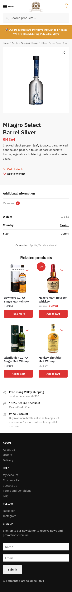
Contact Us (10, 485)
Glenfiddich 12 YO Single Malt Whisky (16, 359)
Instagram (9, 516)
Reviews (10, 203)
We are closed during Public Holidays (36, 34)
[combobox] (36, 17)
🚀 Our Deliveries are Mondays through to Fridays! (36, 29)
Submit (12, 569)
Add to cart (53, 314)
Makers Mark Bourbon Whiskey (53, 299)
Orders (7, 455)
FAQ (5, 496)
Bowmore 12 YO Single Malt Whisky (16, 299)
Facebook (9, 511)
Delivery (8, 460)
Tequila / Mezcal (29, 43)
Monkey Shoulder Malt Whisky (50, 359)
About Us (9, 449)
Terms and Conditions (17, 490)
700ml (65, 233)
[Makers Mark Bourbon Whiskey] (53, 278)
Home (6, 43)
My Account (10, 475)
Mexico (64, 225)
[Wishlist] (27, 270)
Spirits (15, 43)
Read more (18, 314)
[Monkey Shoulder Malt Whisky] (53, 338)
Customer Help (12, 480)
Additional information (19, 193)
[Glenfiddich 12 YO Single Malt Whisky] (18, 338)
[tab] (36, 194)
